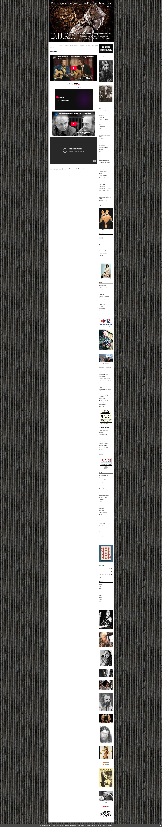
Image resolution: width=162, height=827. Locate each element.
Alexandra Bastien (102, 488)
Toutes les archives (103, 606)
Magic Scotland (102, 508)
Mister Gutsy (101, 510)
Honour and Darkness (103, 479)
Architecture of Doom (103, 490)
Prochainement (102, 179)
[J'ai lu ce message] (160, 825)
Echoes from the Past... (103, 475)
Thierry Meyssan (102, 404)
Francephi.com (102, 525)
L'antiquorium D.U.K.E (103, 246)
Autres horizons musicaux (104, 108)
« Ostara (60, 45)
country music (89, 168)
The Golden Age (102, 514)
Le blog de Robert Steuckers (104, 378)
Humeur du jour (102, 156)
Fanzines (101, 149)
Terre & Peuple (102, 398)
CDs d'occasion (102, 126)
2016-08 (101, 588)
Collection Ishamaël (103, 128)
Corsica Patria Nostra (103, 434)
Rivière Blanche (102, 527)
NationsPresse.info (103, 289)
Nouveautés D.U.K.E (103, 171)
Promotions (101, 182)
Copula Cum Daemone (103, 138)
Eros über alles (102, 145)
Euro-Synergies (102, 376)
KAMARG (101, 255)
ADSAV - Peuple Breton (104, 430)
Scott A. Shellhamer (103, 512)
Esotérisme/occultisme (103, 147)
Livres (100, 164)
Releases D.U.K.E (102, 186)
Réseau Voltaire (102, 304)
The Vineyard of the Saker (104, 312)
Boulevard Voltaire (102, 285)
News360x (101, 292)
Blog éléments (102, 372)
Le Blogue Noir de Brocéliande (105, 380)
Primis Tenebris (102, 177)
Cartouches (101, 117)
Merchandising (102, 166)
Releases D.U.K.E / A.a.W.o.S (105, 188)
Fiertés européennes (103, 253)
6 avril (65, 169)
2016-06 (101, 593)
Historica (101, 153)
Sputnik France (102, 308)
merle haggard (83, 168)
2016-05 (101, 595)
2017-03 (101, 584)
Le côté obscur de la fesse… (104, 162)
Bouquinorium (102, 244)
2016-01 (101, 603)
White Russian (102, 406)
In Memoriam (101, 158)
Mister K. (101, 260)
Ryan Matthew (102, 541)
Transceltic (101, 454)
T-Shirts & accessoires (103, 200)
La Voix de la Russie (103, 287)
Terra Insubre (101, 449)
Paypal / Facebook (103, 175)
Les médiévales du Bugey (104, 536)
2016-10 (101, 586)
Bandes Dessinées (103, 110)
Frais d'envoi (101, 151)
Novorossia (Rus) (102, 441)
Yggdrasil (101, 205)
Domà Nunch (101, 436)
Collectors (101, 130)
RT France (101, 306)
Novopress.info (102, 294)
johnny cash (61, 169)
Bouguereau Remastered (104, 495)
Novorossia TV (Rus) (103, 445)
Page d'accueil (66, 45)
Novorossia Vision (102, 299)
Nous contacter (106, 56)
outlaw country (55, 169)
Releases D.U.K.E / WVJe (104, 190)
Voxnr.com (101, 315)
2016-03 (101, 599)
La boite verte (102, 501)
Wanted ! (101, 202)
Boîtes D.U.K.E (102, 115)
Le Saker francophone (103, 382)
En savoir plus (108, 825)
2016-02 (101, 601)
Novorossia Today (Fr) (103, 443)
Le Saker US (101, 385)
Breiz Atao (101, 432)
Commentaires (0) (73, 168)
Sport (100, 195)
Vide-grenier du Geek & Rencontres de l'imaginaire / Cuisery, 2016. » (84, 45)
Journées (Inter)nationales (104, 160)
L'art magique (102, 499)
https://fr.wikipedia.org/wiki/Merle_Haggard (73, 87)
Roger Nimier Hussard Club (104, 392)
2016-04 (101, 597)
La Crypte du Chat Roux (104, 503)
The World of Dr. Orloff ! (103, 516)
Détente (100, 140)
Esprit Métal (101, 477)
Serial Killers (101, 192)
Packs (100, 173)
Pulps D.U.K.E (102, 184)
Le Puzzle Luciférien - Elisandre (105, 506)
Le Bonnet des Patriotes (104, 438)
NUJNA (100, 387)
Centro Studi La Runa (103, 374)
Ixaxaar (100, 534)
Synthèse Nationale (103, 310)
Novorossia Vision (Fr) (103, 447)
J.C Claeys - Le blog (103, 497)
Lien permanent (66, 168)
